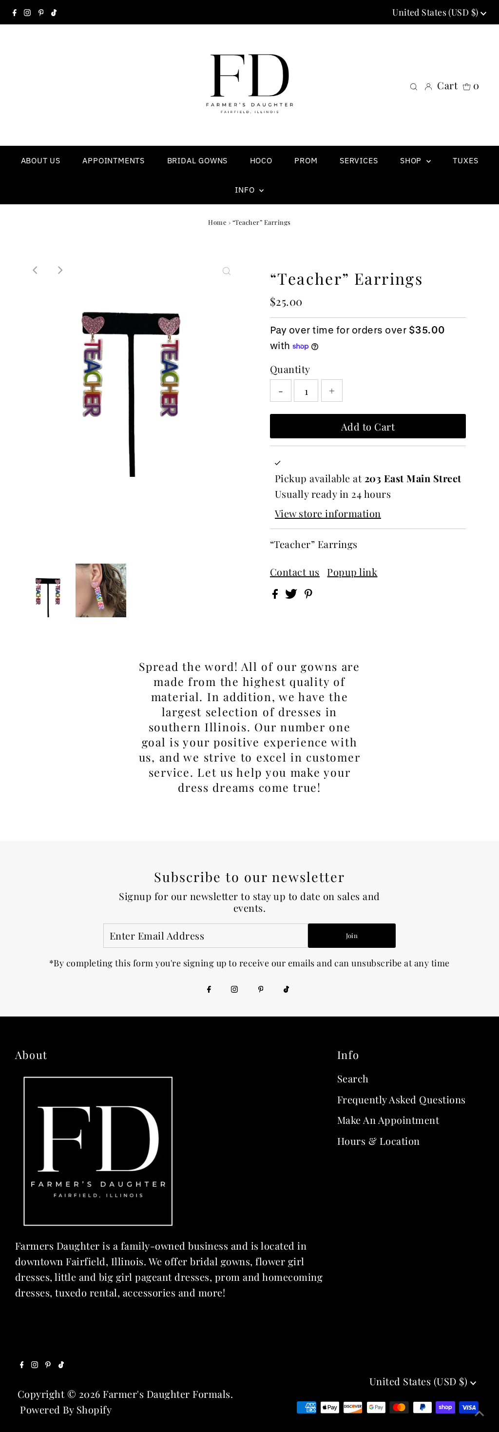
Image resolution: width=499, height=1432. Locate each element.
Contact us (295, 572)
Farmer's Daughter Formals (166, 1393)
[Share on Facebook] (276, 594)
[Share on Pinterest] (308, 594)
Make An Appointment (388, 1119)
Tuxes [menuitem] (465, 160)
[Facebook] (14, 12)
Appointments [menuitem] (113, 160)
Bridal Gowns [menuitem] (197, 160)
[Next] (59, 270)
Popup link (352, 572)
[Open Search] (413, 85)
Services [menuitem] (359, 160)
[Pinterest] (41, 12)
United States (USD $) (436, 12)
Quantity (290, 368)
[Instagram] (27, 12)
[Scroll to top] (479, 1412)
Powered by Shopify (66, 1409)
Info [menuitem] (246, 190)
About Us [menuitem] (40, 160)
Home (217, 222)
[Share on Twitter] (292, 594)
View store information (328, 513)
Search (353, 1078)
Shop (412, 160)
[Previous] (35, 270)
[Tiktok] (54, 12)
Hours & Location (378, 1140)
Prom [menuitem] (305, 160)
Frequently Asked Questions (401, 1099)
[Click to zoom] (226, 270)
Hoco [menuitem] (261, 160)
